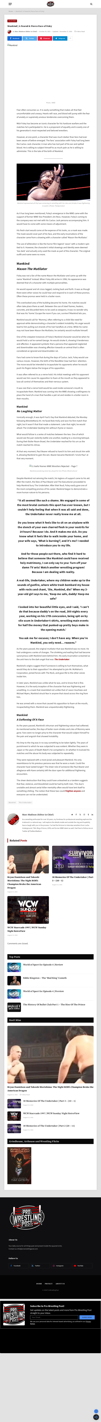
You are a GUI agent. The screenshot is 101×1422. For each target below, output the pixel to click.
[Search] (91, 4)
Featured (12, 21)
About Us (60, 1284)
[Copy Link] (9, 148)
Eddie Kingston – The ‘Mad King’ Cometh (45, 977)
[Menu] (10, 4)
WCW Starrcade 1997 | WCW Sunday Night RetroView (26, 929)
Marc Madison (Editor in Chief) (26, 32)
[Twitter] (9, 123)
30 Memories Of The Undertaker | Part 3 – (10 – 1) (72, 879)
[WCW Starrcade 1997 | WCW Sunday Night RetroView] (28, 910)
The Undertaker (25, 802)
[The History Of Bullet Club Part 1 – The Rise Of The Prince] (14, 1007)
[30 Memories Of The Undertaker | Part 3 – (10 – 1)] (73, 859)
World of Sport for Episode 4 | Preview (43, 991)
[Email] (9, 141)
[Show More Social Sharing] (70, 38)
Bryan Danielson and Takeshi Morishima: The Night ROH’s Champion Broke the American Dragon (24, 882)
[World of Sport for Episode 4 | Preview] (14, 994)
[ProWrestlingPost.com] (50, 4)
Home (11, 11)
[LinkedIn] (9, 129)
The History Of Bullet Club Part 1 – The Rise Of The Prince (54, 1004)
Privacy (48, 1284)
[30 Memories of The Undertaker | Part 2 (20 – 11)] (14, 1128)
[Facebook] (9, 116)
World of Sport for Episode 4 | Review (43, 964)
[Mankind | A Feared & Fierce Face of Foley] (50, 72)
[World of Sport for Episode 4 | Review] (14, 967)
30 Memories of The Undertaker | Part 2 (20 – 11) (49, 1125)
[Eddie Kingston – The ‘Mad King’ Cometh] (14, 980)
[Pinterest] (9, 135)
